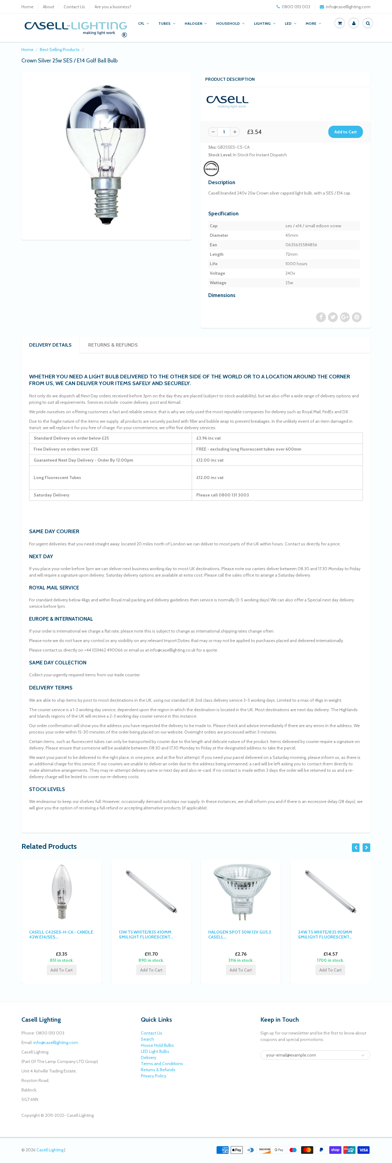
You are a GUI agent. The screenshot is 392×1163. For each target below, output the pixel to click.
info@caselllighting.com (348, 6)
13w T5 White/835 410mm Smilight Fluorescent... (146, 934)
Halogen (193, 23)
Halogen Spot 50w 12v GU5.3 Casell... (239, 934)
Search (147, 1039)
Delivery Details (50, 345)
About (48, 6)
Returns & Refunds (113, 345)
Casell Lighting (49, 1150)
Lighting (262, 23)
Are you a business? (113, 6)
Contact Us (74, 6)
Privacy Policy (153, 1076)
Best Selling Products (60, 49)
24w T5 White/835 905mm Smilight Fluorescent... (325, 934)
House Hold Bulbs (157, 1045)
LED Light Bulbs (155, 1051)
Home (27, 6)
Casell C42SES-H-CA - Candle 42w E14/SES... (61, 934)
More (311, 23)
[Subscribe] (363, 1055)
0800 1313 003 (296, 6)
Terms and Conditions (162, 1063)
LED (288, 23)
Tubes (164, 23)
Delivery (148, 1057)
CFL (141, 23)
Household (228, 23)
